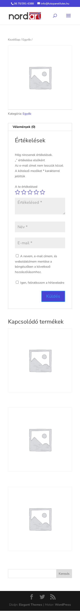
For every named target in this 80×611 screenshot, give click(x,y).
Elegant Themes (30, 605)
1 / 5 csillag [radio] (17, 192)
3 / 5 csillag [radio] (30, 192)
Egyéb (26, 40)
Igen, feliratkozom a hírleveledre (41, 283)
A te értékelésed (26, 187)
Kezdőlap (14, 40)
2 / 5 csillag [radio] (23, 192)
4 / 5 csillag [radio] (36, 192)
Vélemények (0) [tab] (24, 127)
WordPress (63, 605)
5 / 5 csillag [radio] (42, 192)
